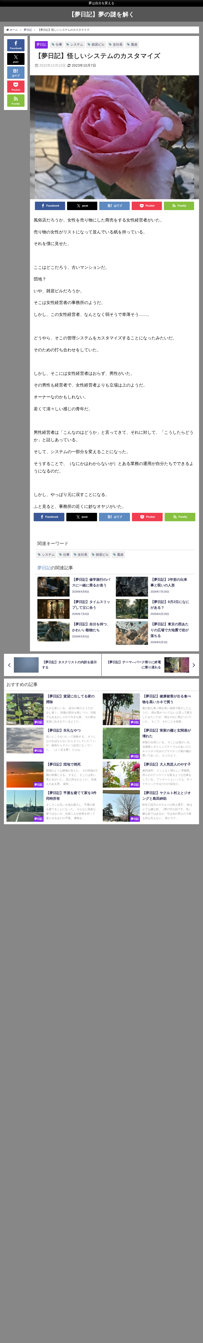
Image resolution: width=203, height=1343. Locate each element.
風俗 (134, 44)
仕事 (59, 44)
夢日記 (41, 44)
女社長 (118, 44)
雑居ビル (98, 44)
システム (76, 44)
